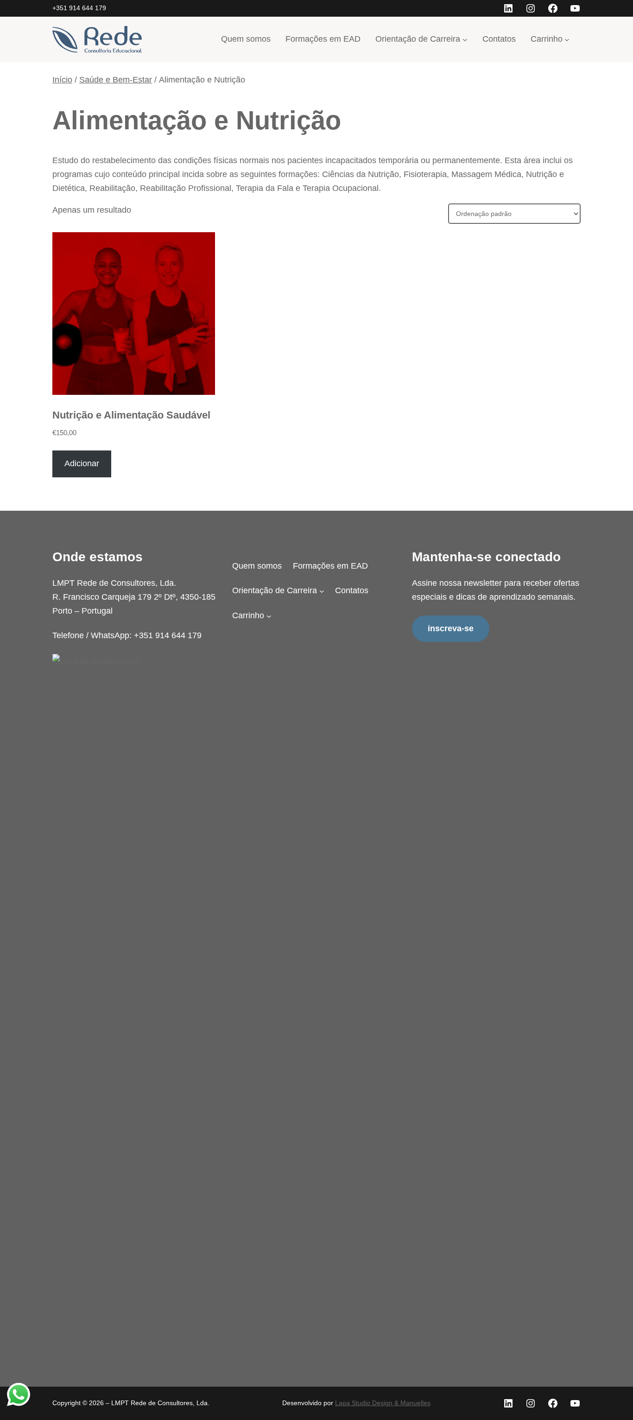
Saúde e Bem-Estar (115, 79)
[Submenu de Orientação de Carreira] (465, 39)
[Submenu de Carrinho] (567, 39)
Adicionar (81, 463)
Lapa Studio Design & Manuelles (382, 1403)
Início (62, 79)
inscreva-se (451, 628)
